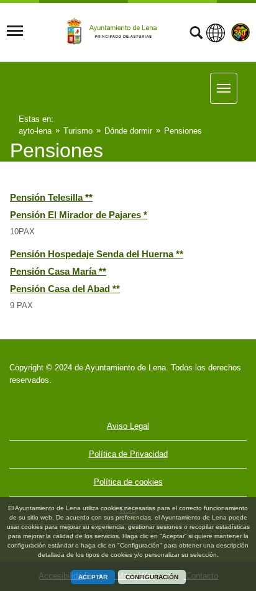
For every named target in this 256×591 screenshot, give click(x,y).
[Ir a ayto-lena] (113, 31)
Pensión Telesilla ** (51, 197)
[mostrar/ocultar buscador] (196, 34)
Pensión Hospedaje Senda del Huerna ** (96, 254)
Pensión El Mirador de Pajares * (78, 214)
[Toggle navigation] (15, 31)
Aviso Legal (128, 426)
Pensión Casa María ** (58, 271)
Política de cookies (128, 482)
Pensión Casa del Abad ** (65, 288)
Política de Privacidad (128, 454)
